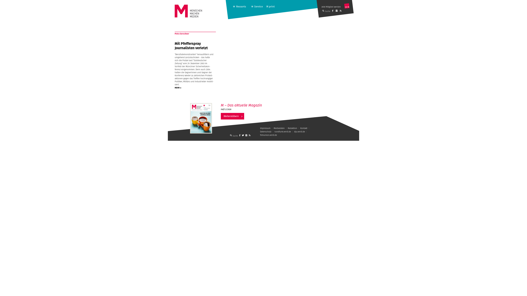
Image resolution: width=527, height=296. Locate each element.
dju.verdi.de (299, 131)
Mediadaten (279, 128)
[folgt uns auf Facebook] (239, 135)
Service (258, 6)
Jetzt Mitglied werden (331, 6)
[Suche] (231, 135)
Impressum (265, 128)
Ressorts (241, 6)
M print (270, 6)
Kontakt (303, 128)
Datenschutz (265, 131)
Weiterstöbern (231, 116)
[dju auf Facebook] (332, 10)
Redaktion (292, 128)
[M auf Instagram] (336, 10)
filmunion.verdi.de (268, 135)
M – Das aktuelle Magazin (241, 105)
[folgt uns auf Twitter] (243, 135)
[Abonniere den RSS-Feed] (340, 10)
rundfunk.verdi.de (282, 131)
